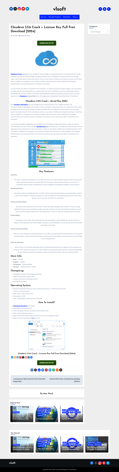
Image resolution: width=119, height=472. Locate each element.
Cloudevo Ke (40, 126)
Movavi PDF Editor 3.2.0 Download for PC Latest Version (21, 417)
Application (41, 411)
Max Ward (15, 35)
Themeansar (72, 469)
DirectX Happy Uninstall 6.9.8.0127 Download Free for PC (96, 449)
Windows (77, 412)
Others (75, 17)
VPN (72, 412)
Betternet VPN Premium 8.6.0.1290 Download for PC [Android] (70, 417)
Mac (64, 410)
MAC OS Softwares (72, 410)
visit (32, 318)
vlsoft (59, 9)
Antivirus (43, 17)
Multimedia (66, 17)
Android (40, 408)
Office (48, 411)
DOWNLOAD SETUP (47, 43)
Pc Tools (46, 413)
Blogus (64, 469)
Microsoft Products (55, 17)
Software (16, 412)
